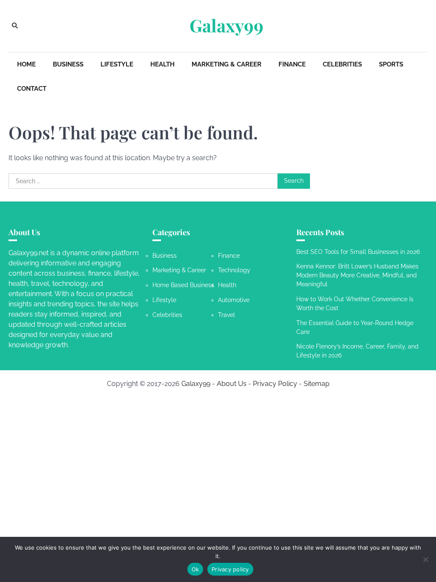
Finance (292, 64)
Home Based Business (183, 285)
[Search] (15, 26)
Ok (195, 569)
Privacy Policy (275, 384)
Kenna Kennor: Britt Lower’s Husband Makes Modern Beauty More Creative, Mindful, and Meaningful (357, 275)
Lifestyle (116, 64)
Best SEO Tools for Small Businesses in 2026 (358, 251)
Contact (31, 88)
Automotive (234, 300)
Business (68, 64)
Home (26, 64)
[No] (425, 559)
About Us (232, 384)
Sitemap (317, 384)
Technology (234, 270)
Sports (391, 64)
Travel (226, 314)
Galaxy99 (226, 25)
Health (162, 64)
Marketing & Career (226, 64)
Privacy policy (230, 569)
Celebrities (342, 64)
